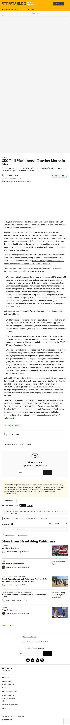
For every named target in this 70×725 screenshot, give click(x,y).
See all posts (7, 625)
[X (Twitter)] (32, 660)
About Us (4, 674)
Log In (57, 3)
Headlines (5, 545)
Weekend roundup (26, 592)
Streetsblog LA (25, 444)
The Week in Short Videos (13, 564)
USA (32, 9)
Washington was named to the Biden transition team (29, 268)
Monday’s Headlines (10, 548)
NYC (15, 716)
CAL (3, 716)
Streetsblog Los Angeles (10, 576)
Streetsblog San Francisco (11, 592)
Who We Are (5, 677)
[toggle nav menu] (67, 3)
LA (21, 9)
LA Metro (4, 157)
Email (20, 472)
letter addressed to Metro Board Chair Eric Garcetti (33, 222)
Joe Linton (13, 175)
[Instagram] (42, 660)
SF (28, 9)
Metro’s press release (12, 311)
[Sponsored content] (35, 83)
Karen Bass (22, 576)
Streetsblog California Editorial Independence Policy (8, 698)
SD (24, 9)
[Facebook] (28, 660)
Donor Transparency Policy (9, 691)
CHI (23, 716)
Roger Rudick (10, 600)
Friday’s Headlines (10, 610)
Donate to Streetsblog (10, 9)
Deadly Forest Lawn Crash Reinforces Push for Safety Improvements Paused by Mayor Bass (25, 580)
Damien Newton (11, 552)
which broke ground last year (45, 378)
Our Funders (5, 688)
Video (3, 561)
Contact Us (5, 708)
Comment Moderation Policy (10, 704)
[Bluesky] (37, 660)
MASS (19, 716)
